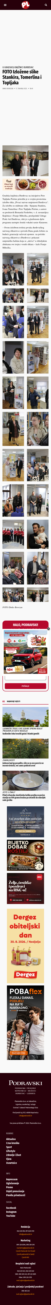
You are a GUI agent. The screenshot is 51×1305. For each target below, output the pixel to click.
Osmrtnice (11, 1163)
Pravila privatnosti (15, 1195)
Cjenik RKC (25, 1257)
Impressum (11, 1179)
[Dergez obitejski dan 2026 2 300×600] (25, 982)
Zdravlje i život (13, 1155)
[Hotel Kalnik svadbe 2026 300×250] (25, 836)
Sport (9, 1147)
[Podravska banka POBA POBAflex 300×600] (25, 1059)
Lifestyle (10, 1151)
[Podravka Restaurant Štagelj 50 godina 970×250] (25, 189)
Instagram (11, 1212)
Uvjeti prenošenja (15, 1191)
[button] (5, 5)
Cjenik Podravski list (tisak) (25, 1251)
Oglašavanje (12, 1183)
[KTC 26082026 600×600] (25, 672)
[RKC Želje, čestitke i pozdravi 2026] (25, 903)
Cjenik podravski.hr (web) (25, 1254)
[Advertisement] (25, 38)
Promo (9, 1187)
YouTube (10, 1215)
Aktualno (11, 1139)
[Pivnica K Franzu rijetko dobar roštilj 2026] (25, 869)
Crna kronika (12, 1143)
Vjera (8, 1159)
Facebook (11, 1208)
